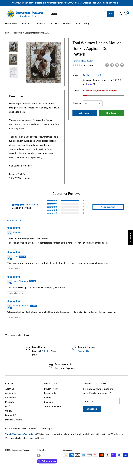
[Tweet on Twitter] (117, 65)
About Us (9, 388)
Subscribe (92, 409)
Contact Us (83, 351)
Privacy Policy (51, 388)
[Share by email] (122, 65)
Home (8, 33)
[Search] (110, 14)
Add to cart (84, 113)
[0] (125, 13)
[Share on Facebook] (107, 65)
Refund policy (50, 393)
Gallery (8, 411)
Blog (86, 23)
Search (47, 397)
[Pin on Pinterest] (112, 65)
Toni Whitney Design (82, 61)
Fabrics (25, 23)
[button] (52, 200)
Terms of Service (52, 406)
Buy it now (111, 113)
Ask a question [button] (108, 207)
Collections (10, 397)
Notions (67, 23)
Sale (78, 23)
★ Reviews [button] (130, 237)
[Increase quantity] (99, 103)
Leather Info (11, 415)
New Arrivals (11, 23)
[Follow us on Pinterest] (39, 455)
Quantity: (76, 103)
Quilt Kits (54, 23)
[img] (13, 228)
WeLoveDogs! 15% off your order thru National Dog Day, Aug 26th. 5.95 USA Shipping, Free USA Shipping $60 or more (66, 3)
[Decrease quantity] (86, 103)
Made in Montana (13, 419)
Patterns (41, 23)
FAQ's (8, 406)
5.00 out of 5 (31, 204)
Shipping (46, 351)
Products (9, 402)
